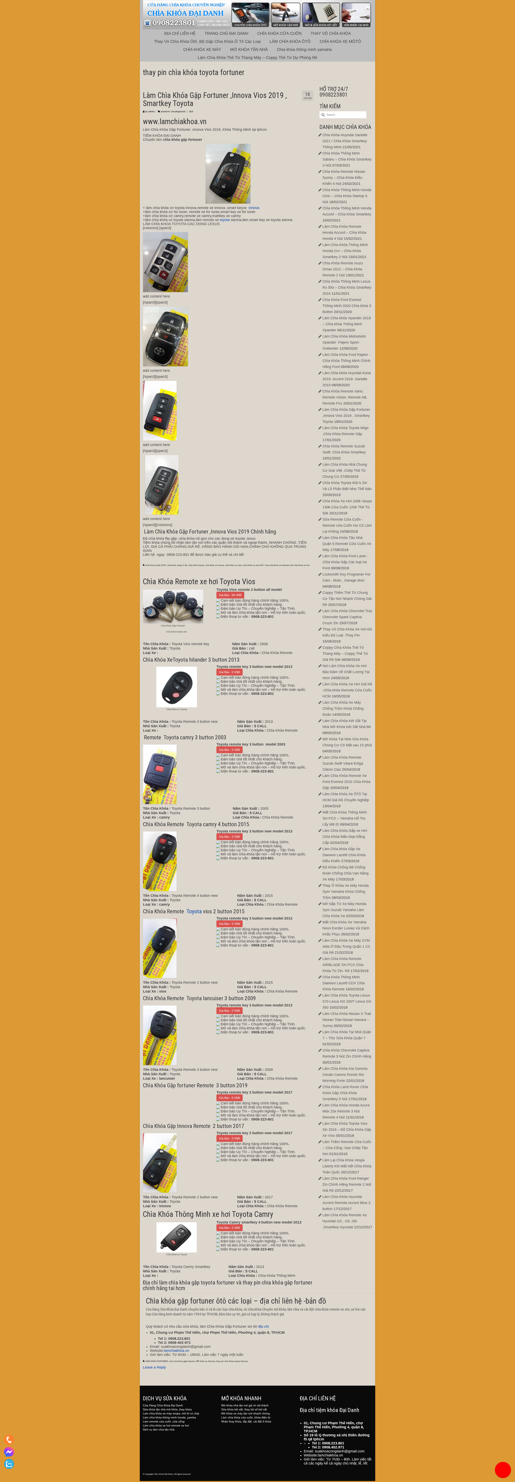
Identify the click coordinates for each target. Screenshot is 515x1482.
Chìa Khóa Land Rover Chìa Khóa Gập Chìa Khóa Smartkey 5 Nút (345, 1093)
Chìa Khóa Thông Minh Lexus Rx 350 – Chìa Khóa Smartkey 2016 (346, 287)
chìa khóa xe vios (233, 565)
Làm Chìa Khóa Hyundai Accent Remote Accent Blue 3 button (346, 1203)
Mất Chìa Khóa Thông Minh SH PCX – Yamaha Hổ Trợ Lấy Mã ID (344, 818)
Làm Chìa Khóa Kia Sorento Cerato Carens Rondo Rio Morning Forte (345, 1075)
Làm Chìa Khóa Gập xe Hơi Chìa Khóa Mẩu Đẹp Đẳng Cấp (344, 837)
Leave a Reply (154, 1367)
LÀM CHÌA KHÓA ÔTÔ (290, 41)
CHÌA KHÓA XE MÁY (202, 49)
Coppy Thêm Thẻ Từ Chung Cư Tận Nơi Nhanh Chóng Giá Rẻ (347, 599)
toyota (225, 220)
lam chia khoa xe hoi (299, 565)
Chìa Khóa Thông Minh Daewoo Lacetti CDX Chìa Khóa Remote (343, 983)
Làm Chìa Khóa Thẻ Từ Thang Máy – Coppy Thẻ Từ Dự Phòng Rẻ (257, 57)
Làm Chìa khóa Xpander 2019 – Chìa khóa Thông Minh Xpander (346, 324)
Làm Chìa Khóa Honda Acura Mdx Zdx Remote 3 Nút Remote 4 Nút (346, 1111)
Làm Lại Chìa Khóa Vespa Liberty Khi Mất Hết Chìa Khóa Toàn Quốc (346, 1166)
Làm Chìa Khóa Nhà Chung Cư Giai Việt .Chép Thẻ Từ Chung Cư (344, 470)
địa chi (263, 1326)
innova (253, 208)
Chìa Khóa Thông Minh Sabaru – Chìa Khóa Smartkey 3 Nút (347, 159)
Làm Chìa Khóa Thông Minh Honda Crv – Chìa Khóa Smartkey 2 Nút (345, 251)
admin (151, 111)
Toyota (194, 911)
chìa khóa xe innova (214, 565)
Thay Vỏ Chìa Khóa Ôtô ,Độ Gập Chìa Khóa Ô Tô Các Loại (207, 41)
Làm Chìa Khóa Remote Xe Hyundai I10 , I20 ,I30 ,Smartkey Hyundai (344, 1221)
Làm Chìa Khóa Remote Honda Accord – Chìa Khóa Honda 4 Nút (344, 233)
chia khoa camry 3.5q (177, 565)
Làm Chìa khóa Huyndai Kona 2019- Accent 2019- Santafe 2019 (346, 379)
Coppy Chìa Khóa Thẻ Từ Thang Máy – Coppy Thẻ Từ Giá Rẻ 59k (345, 654)
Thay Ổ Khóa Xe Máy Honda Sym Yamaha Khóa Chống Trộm (345, 892)
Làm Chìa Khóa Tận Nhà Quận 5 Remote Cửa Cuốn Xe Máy (346, 544)
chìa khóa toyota (196, 565)
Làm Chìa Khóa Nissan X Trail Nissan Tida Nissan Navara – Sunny (346, 1020)
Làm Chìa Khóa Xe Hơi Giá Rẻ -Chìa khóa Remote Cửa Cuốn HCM (347, 690)
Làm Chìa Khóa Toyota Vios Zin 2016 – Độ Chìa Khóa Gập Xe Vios (346, 1130)
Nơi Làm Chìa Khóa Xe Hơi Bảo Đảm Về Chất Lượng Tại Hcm (346, 672)
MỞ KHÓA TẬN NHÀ (249, 49)
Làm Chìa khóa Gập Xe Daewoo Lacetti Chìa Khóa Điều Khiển (344, 855)
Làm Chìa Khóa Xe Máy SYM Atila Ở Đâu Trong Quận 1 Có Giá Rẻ (346, 946)
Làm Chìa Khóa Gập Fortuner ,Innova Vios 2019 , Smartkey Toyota (346, 416)
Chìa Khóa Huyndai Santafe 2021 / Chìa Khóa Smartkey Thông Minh (344, 141)
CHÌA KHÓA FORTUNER (156, 1361)
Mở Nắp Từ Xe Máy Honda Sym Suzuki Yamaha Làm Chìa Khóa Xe (344, 910)
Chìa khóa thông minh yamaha (304, 49)
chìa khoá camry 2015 (155, 565)
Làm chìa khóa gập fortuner (182, 1361)
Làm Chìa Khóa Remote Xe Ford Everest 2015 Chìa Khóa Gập (346, 782)
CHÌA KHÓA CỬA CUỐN (279, 33)
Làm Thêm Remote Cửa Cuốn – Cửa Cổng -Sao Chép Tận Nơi (346, 1148)
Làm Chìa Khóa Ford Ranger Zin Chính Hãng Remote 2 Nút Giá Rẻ (346, 1184)
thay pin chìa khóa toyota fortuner (232, 1361)
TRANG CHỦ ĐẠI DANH (226, 33)
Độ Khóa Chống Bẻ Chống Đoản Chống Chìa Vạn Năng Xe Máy (345, 873)
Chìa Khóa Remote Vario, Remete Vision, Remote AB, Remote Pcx (344, 397)
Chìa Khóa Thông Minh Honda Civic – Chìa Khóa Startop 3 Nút (346, 196)
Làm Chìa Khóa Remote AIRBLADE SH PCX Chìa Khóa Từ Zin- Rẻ (343, 965)
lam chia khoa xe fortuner (277, 565)
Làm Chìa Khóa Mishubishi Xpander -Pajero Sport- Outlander (344, 342)
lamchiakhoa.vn (176, 1351)
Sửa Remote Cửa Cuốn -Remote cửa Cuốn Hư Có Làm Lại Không (347, 525)
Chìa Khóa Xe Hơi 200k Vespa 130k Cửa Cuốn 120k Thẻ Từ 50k (347, 507)
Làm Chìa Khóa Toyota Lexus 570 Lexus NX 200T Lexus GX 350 (346, 1001)
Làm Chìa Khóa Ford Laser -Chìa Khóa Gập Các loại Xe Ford (345, 562)
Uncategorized (178, 111)
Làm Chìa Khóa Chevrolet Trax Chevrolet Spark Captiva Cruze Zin (347, 617)
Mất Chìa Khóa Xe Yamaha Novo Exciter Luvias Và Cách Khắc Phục (345, 928)
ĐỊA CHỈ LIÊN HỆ (180, 33)
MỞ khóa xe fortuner (205, 1361)
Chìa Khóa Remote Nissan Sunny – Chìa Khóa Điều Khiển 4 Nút (343, 178)
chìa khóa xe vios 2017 (254, 565)
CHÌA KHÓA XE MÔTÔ (340, 41)
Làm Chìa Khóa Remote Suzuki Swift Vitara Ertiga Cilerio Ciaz (342, 763)
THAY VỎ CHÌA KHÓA (331, 33)
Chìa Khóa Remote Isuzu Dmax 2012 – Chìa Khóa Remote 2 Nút (342, 269)
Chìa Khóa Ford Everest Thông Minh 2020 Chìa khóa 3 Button (346, 306)
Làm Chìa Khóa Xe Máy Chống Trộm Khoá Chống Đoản (343, 708)
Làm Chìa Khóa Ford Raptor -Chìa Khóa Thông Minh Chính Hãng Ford (346, 361)
